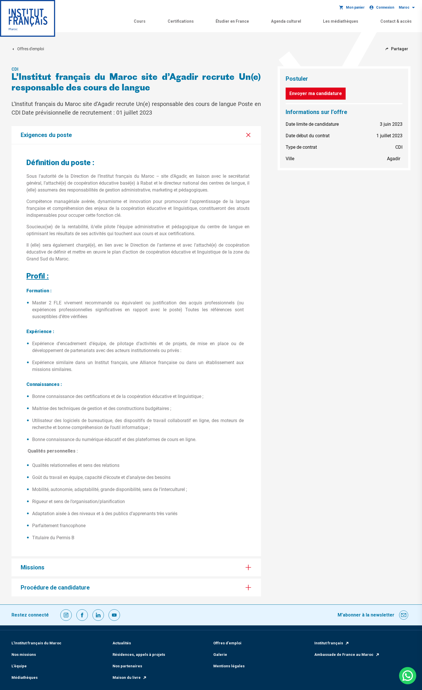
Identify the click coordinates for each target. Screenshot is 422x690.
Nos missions (23, 654)
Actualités (122, 643)
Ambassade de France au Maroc (343, 654)
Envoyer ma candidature (315, 93)
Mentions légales (229, 666)
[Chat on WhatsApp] (407, 675)
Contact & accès (396, 21)
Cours (140, 21)
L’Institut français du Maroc (36, 643)
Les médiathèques (340, 21)
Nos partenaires (127, 666)
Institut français (328, 643)
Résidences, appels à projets (139, 654)
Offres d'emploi (227, 643)
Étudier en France (232, 21)
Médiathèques (24, 677)
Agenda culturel (286, 21)
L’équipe (19, 666)
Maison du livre (127, 677)
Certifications (181, 21)
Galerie (220, 654)
